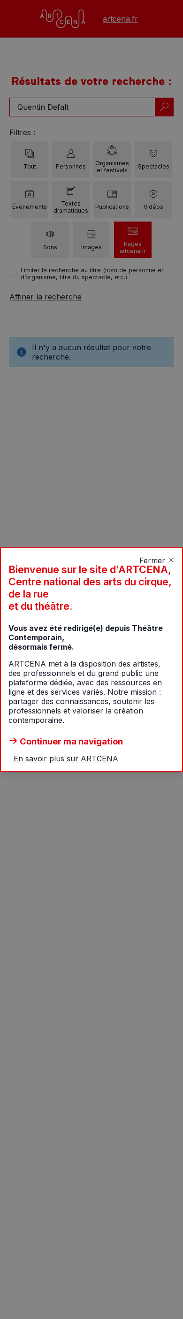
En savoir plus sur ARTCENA (66, 758)
